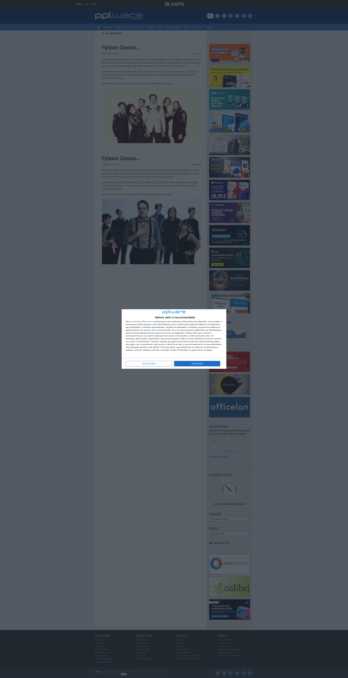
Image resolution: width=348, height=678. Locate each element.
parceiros (149, 321)
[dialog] (174, 339)
